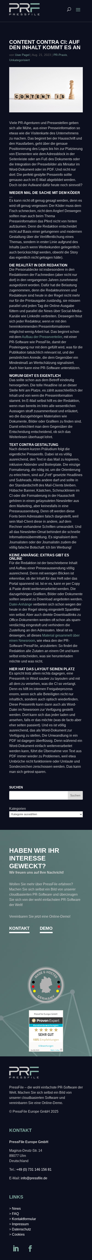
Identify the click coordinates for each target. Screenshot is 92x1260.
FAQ (15, 1214)
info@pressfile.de (34, 1178)
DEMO (46, 928)
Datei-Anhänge (20, 604)
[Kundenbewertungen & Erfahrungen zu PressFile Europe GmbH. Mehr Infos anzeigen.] (46, 1050)
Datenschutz (21, 1229)
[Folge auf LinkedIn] (15, 1248)
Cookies (18, 1234)
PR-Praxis (60, 55)
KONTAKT (19, 928)
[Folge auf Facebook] (30, 1248)
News (16, 1208)
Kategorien (17, 808)
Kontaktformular (24, 1219)
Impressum (20, 1224)
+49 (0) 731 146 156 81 (34, 1169)
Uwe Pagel (22, 55)
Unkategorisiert (19, 60)
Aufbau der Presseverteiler (41, 337)
